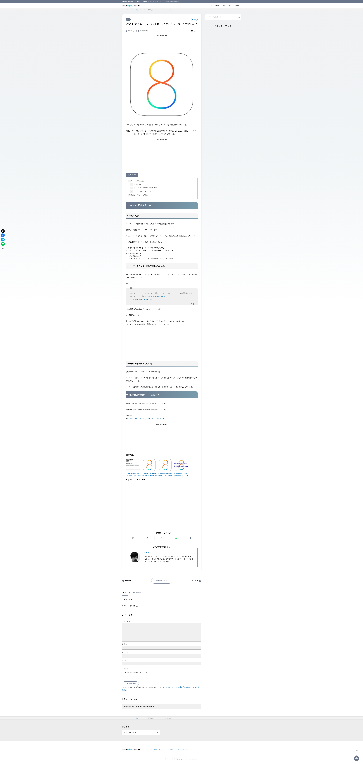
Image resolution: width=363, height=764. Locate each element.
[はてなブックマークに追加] (161, 538)
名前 (124, 644)
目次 (132, 175)
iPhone (217, 5)
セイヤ (147, 552)
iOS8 (128, 19)
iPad (230, 5)
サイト (124, 660)
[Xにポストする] (133, 538)
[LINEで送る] (176, 538)
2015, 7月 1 (148, 299)
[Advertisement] (161, 41)
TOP (210, 5)
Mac (224, 5)
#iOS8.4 (194, 19)
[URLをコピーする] (190, 538)
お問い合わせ (162, 749)
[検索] (239, 17)
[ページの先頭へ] (356, 758)
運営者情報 (154, 749)
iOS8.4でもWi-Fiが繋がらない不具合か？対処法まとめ (145, 418)
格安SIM (236, 5)
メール (125, 652)
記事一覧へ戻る (161, 580)
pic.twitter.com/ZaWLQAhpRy (156, 296)
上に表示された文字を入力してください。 (136, 672)
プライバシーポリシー (182, 749)
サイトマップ (171, 749)
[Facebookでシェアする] (147, 538)
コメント (126, 621)
